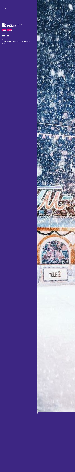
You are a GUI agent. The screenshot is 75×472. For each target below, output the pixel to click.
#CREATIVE (10, 30)
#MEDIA (4, 30)
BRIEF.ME (68, 24)
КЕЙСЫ (11, 24)
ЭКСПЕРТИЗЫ (19, 24)
